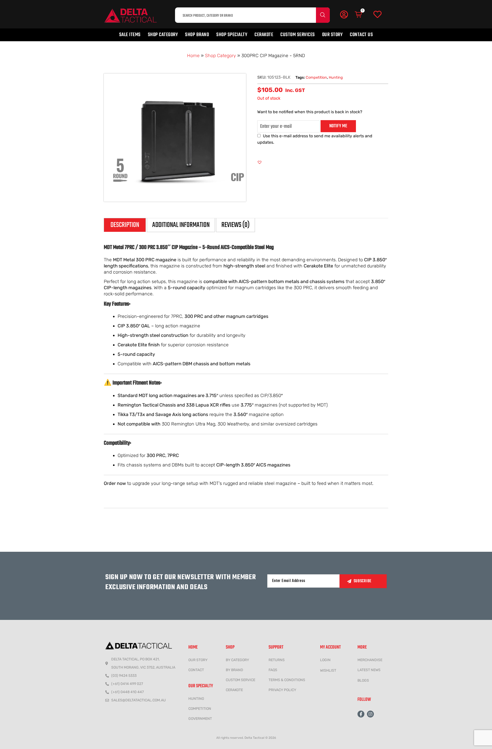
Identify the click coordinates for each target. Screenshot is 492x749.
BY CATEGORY (237, 660)
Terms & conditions (287, 680)
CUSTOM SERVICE (240, 680)
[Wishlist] (377, 14)
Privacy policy (282, 690)
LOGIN (325, 660)
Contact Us (361, 35)
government (200, 718)
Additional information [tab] (181, 225)
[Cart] (359, 14)
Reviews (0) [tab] (235, 225)
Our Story (332, 35)
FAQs (273, 670)
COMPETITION (199, 708)
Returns (277, 660)
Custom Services (297, 35)
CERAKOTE (234, 690)
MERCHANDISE (369, 660)
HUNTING (196, 698)
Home (193, 55)
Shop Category (163, 35)
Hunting (336, 77)
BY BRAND (234, 670)
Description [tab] (124, 225)
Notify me (338, 126)
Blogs (363, 680)
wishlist (328, 670)
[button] (259, 162)
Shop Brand (197, 35)
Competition (316, 77)
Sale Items (130, 35)
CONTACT (196, 670)
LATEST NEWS (369, 670)
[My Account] (344, 14)
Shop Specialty (231, 35)
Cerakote (263, 35)
